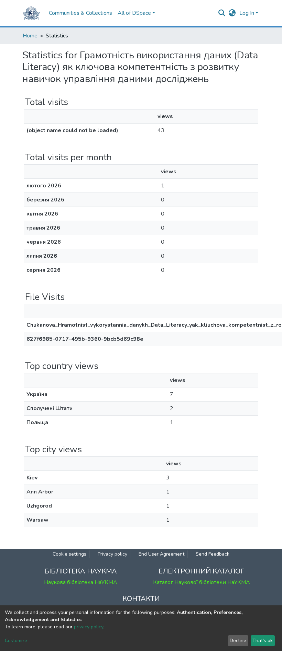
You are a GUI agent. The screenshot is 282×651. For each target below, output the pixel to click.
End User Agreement (161, 554)
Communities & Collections (80, 13)
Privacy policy (112, 554)
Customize (16, 640)
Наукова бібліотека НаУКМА (80, 582)
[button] (232, 13)
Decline (238, 640)
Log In (246, 13)
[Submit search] (222, 13)
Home (30, 35)
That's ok (262, 640)
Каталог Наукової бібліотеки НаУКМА (201, 582)
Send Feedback (212, 554)
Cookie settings (69, 554)
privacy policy (88, 627)
